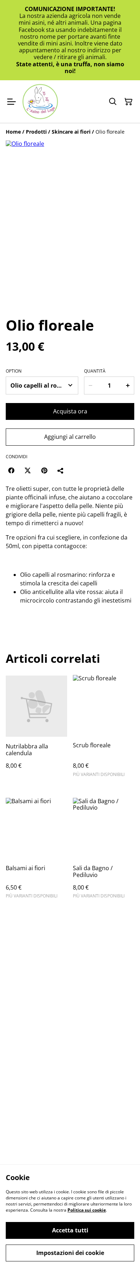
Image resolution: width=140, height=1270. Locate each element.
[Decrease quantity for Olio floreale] (90, 385)
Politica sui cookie (86, 1210)
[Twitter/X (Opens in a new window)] (27, 470)
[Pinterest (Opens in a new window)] (44, 470)
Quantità (95, 371)
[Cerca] (113, 102)
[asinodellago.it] (40, 101)
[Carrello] (128, 102)
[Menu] (11, 101)
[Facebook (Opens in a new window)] (11, 470)
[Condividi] (60, 470)
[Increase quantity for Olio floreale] (128, 385)
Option (14, 371)
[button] (25, 294)
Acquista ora (70, 411)
